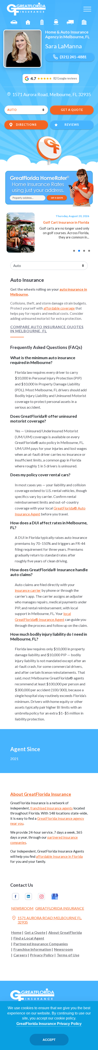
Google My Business (54, 896)
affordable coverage (59, 308)
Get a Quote (34, 932)
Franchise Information (32, 949)
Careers (20, 955)
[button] (74, 251)
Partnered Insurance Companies (40, 944)
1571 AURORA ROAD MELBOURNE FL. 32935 (46, 920)
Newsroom (22, 908)
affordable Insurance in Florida (59, 856)
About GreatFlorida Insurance (40, 794)
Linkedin (28, 896)
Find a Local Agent (28, 938)
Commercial (70, 22)
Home (16, 932)
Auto (14, 22)
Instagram (41, 896)
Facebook (15, 896)
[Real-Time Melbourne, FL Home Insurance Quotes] (49, 187)
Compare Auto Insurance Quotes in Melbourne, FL (47, 329)
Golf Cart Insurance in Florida (66, 222)
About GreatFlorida (65, 932)
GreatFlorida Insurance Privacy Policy (49, 1024)
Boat (56, 22)
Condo (42, 22)
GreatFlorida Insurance (59, 908)
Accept (49, 1040)
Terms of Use (68, 955)
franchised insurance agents (51, 808)
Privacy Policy (42, 955)
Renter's (84, 22)
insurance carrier (28, 590)
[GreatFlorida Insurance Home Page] (26, 8)
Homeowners (28, 22)
